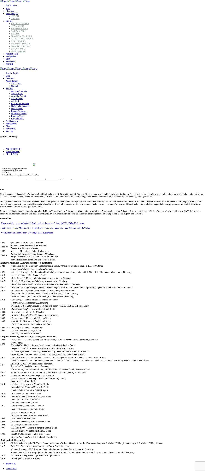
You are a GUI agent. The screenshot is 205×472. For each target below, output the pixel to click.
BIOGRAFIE (12, 154)
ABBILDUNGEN (14, 149)
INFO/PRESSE (13, 151)
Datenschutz (11, 468)
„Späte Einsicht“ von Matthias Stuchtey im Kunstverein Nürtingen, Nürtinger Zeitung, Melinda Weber (45, 228)
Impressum (10, 463)
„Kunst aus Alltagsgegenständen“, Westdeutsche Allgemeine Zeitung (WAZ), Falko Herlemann (42, 223)
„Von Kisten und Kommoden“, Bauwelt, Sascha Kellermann (26, 233)
